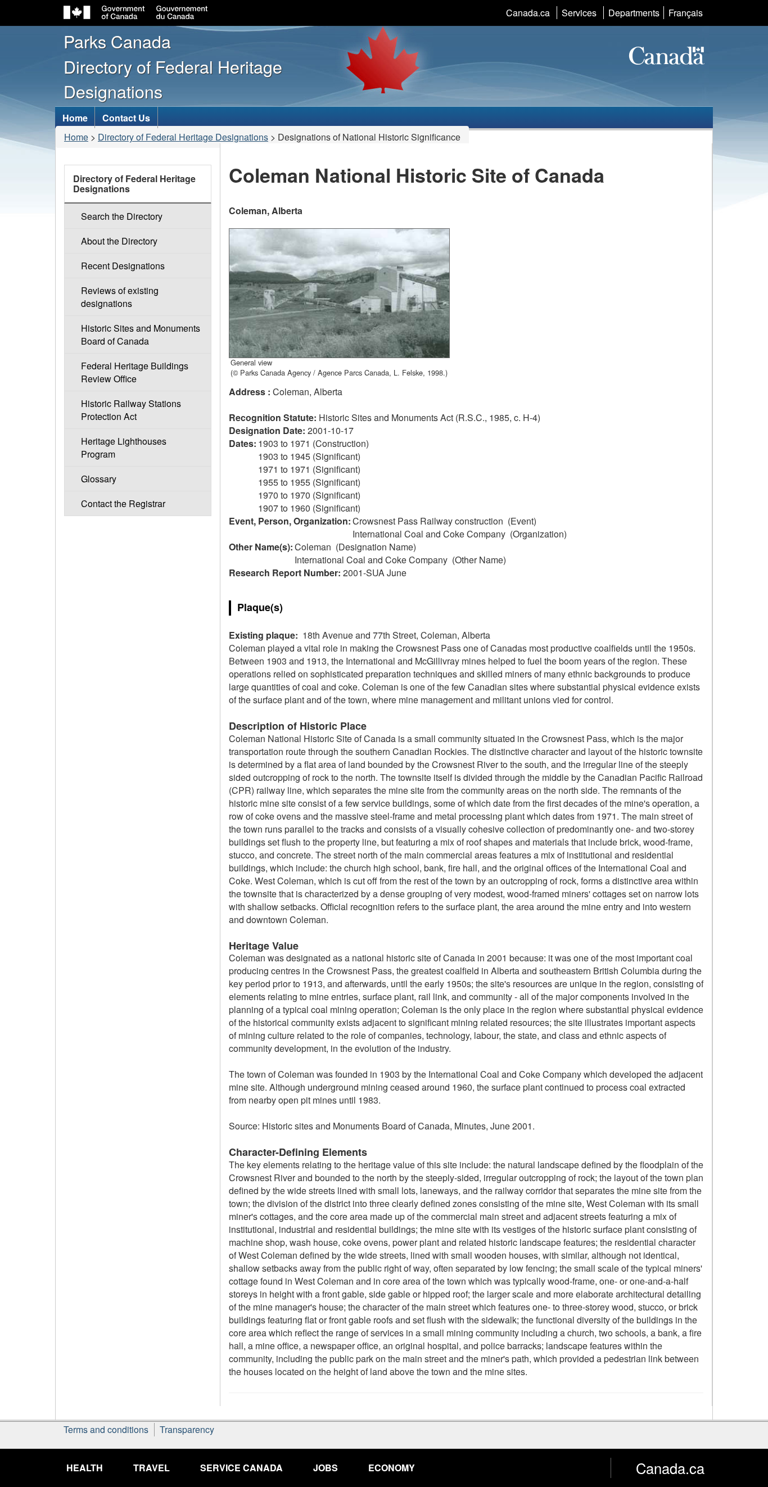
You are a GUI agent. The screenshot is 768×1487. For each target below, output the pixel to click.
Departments (633, 12)
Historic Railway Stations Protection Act (131, 410)
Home (76, 136)
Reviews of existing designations (120, 297)
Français (685, 12)
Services (579, 12)
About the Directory (119, 240)
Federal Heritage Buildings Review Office (134, 372)
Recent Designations (123, 265)
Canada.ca (528, 12)
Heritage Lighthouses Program (123, 447)
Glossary (98, 478)
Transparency (187, 1429)
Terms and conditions (106, 1429)
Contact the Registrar (123, 503)
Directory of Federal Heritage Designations (183, 136)
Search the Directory (121, 216)
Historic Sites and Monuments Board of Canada (140, 334)
